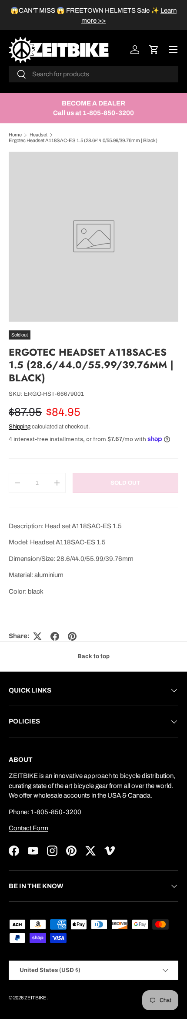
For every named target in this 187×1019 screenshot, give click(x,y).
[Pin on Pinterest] (72, 636)
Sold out (125, 482)
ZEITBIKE (35, 997)
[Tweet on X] (37, 636)
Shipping (19, 426)
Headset (38, 134)
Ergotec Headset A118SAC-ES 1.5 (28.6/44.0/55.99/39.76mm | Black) (83, 140)
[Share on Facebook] (54, 636)
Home (15, 134)
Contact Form (28, 828)
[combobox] (93, 74)
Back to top (93, 656)
